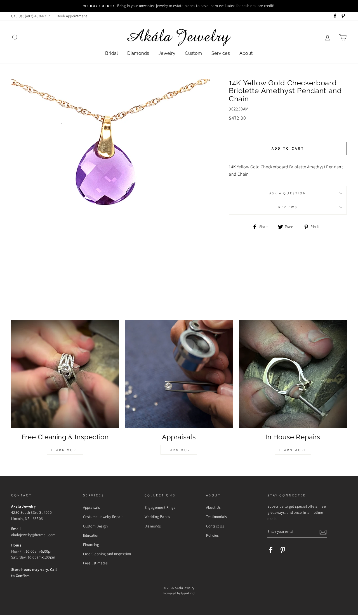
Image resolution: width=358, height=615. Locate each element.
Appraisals (91, 507)
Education (91, 535)
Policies (212, 535)
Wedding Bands (157, 516)
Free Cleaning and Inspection (107, 553)
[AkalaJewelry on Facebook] (270, 549)
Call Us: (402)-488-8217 (30, 15)
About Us (213, 507)
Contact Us (215, 526)
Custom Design (95, 526)
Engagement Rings (160, 507)
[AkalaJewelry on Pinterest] (282, 549)
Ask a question (287, 193)
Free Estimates (95, 562)
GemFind (188, 593)
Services (220, 53)
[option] (179, 6)
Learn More (65, 450)
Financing (91, 544)
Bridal (111, 53)
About (246, 53)
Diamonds (138, 53)
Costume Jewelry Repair (103, 516)
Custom (193, 53)
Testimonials (216, 516)
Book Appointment (72, 15)
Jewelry (167, 53)
